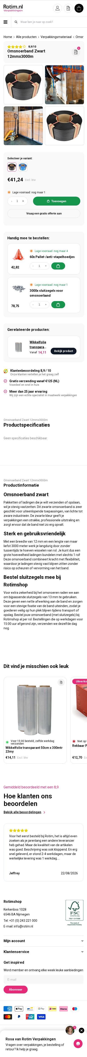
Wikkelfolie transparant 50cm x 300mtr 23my (38, 345)
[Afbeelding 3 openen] (23, 126)
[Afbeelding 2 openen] (64, 84)
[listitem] (12, 167)
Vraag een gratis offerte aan (44, 213)
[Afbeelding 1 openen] (23, 84)
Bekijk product (63, 351)
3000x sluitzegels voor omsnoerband (46, 293)
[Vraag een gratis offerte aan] (75, 52)
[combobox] (51, 21)
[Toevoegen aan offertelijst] (61, 682)
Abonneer (15, 989)
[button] (57, 8)
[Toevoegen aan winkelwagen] (58, 266)
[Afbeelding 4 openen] (64, 126)
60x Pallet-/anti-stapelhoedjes (52, 257)
